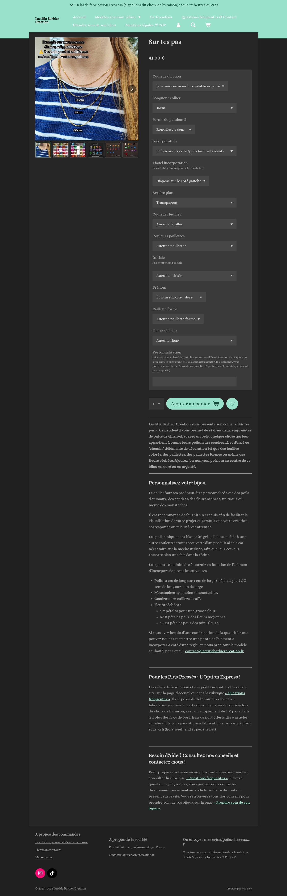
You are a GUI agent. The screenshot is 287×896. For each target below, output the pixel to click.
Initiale (159, 257)
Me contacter (43, 857)
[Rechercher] (193, 25)
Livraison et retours (48, 849)
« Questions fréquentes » (207, 778)
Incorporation (165, 141)
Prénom (159, 287)
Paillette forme (165, 309)
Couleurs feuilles (167, 214)
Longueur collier (167, 98)
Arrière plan (163, 192)
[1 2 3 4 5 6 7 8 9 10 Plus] (156, 404)
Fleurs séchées (165, 330)
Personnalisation (167, 352)
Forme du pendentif (169, 119)
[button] (43, 150)
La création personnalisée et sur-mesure (61, 842)
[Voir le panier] (208, 25)
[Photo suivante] (132, 89)
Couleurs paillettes (169, 236)
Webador (247, 888)
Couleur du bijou (167, 76)
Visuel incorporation (170, 163)
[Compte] (178, 25)
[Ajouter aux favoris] (232, 404)
